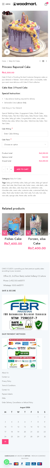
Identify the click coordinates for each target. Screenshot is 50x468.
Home (4, 61)
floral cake (10, 193)
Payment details (7, 394)
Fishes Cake (13, 238)
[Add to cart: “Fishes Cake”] (4, 233)
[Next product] (46, 61)
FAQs (3, 398)
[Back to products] (43, 61)
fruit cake (35, 193)
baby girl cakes (29, 182)
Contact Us (5, 390)
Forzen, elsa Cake (36, 241)
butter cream (30, 185)
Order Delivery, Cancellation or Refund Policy (17, 402)
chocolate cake (7, 190)
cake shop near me (23, 188)
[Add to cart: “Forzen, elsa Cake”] (28, 233)
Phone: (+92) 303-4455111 (14, 280)
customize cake (27, 190)
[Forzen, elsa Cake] (37, 224)
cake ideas (12, 188)
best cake (10, 185)
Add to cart (23, 169)
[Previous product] (40, 61)
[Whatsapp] (6, 462)
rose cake (5, 195)
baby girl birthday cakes (15, 182)
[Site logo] (25, 4)
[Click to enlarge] (7, 52)
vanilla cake (32, 195)
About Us (5, 373)
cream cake (17, 190)
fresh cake (27, 193)
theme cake (23, 195)
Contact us (5, 377)
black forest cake (19, 185)
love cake (42, 193)
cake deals (39, 185)
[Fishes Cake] (13, 224)
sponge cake (13, 195)
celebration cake (36, 188)
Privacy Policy (6, 381)
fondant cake (19, 193)
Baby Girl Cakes (14, 61)
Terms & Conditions (8, 385)
